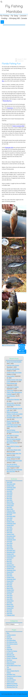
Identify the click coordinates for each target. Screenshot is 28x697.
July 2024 (9, 496)
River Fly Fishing (11, 662)
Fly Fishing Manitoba (9, 345)
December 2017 (11, 550)
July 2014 (9, 593)
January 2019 (10, 534)
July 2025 (9, 491)
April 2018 (9, 547)
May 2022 (9, 514)
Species (9, 669)
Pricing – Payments (12, 658)
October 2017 (10, 554)
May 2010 (9, 611)
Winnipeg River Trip (12, 687)
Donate (9, 636)
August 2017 (10, 557)
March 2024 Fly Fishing (13, 446)
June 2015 (9, 583)
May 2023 (9, 507)
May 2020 (9, 520)
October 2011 (10, 606)
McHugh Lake (10, 654)
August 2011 (10, 608)
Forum (8, 645)
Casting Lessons (11, 635)
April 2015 (9, 586)
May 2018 (9, 545)
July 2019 (9, 527)
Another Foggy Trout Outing (14, 372)
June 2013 (9, 599)
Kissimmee (10, 108)
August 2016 (10, 572)
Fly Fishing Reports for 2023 (14, 460)
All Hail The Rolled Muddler (14, 361)
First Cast (9, 638)
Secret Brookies (11, 396)
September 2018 (11, 539)
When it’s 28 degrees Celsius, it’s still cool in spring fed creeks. (14, 414)
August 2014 (10, 591)
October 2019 (10, 521)
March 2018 (10, 548)
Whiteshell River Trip (12, 685)
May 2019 (9, 530)
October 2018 (10, 538)
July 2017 (9, 559)
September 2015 (11, 579)
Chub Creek (10, 390)
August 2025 (10, 489)
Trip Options (10, 678)
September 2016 (11, 570)
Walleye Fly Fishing (12, 683)
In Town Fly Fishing (12, 651)
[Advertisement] (14, 41)
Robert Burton (10, 663)
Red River (9, 660)
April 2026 (9, 482)
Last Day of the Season (13, 365)
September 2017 (11, 556)
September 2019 (11, 523)
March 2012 (10, 604)
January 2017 (10, 565)
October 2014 (10, 590)
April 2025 (9, 494)
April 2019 (9, 532)
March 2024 (10, 502)
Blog (8, 633)
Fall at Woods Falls (12, 383)
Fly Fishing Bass (11, 640)
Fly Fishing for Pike (12, 642)
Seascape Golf (9, 147)
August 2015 (10, 581)
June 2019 (9, 529)
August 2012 (10, 600)
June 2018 (9, 543)
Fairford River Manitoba (13, 399)
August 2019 (10, 525)
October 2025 (10, 485)
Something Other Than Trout (14, 417)
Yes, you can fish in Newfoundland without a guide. (13, 466)
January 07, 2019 (21, 59)
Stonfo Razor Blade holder (14, 450)
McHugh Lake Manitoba (13, 369)
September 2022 (11, 512)
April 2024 (9, 500)
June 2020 (9, 518)
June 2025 (9, 493)
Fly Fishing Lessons (12, 644)
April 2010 (9, 613)
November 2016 (11, 566)
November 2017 (11, 552)
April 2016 (9, 575)
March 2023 (10, 509)
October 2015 (10, 577)
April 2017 (9, 563)
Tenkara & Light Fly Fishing (14, 676)
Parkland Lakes (11, 656)
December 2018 (11, 536)
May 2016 (9, 574)
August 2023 (10, 505)
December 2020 (11, 516)
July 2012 (9, 602)
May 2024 (9, 498)
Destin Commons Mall (18, 126)
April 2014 (9, 597)
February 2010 (11, 615)
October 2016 (10, 568)
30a (3, 81)
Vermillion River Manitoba (13, 405)
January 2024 (10, 503)
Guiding (9, 647)
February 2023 (11, 511)
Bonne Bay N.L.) (7, 100)
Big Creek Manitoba (12, 442)
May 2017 (9, 561)
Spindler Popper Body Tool (14, 453)
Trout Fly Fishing (11, 680)
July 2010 (9, 609)
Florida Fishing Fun (11, 63)
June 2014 (9, 595)
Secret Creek (10, 403)
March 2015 (10, 588)
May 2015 (9, 584)
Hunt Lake (9, 649)
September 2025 (11, 487)
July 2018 (9, 541)
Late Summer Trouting (13, 387)
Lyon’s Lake (10, 653)
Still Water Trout (11, 674)
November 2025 (11, 484)
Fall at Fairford (10, 376)
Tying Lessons (10, 681)
